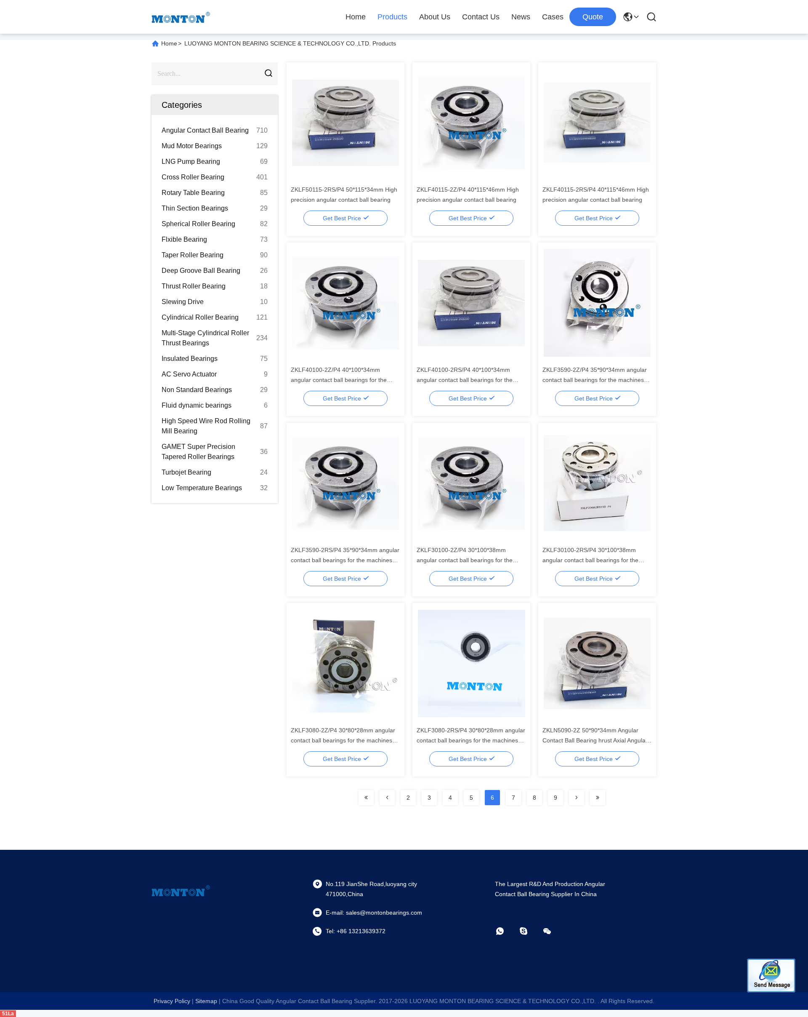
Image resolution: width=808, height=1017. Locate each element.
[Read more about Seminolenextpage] (366, 797)
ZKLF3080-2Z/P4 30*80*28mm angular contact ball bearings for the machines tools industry (343, 740)
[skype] (529, 931)
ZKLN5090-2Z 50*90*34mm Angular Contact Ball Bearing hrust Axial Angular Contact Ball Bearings (595, 740)
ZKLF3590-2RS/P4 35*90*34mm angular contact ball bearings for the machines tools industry (345, 560)
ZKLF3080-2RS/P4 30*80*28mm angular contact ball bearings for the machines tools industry (471, 740)
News (520, 16)
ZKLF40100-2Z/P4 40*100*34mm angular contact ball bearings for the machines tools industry (339, 379)
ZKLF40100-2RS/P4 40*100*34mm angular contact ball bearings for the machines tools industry (465, 379)
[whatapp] (506, 931)
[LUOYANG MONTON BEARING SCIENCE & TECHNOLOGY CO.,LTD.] (181, 16)
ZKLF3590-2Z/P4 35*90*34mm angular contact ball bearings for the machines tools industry (594, 379)
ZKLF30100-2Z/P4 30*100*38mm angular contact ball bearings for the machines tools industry (465, 560)
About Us (434, 16)
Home (356, 16)
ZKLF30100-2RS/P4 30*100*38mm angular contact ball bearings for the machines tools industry (590, 560)
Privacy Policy (172, 1001)
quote (592, 17)
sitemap (206, 1001)
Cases (552, 16)
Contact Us (481, 16)
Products (392, 16)
